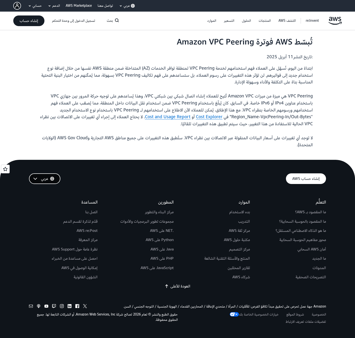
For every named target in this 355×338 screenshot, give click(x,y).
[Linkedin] (69, 307)
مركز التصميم (239, 249)
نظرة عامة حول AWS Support (75, 249)
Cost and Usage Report (168, 117)
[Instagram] (62, 307)
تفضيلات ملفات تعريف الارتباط (306, 321)
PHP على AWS (162, 258)
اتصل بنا (91, 212)
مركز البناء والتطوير (159, 212)
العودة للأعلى (180, 286)
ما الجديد (319, 258)
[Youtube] (46, 307)
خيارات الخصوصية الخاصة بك (259, 314)
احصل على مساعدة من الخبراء (75, 258)
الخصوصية (319, 314)
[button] (287, 20)
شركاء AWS (241, 277)
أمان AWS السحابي (312, 249)
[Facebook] (77, 307)
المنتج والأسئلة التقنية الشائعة (227, 258)
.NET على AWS (162, 231)
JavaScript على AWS (157, 268)
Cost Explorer (209, 117)
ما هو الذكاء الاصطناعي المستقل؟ (301, 231)
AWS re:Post (87, 231)
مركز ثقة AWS (239, 231)
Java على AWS (162, 249)
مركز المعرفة (88, 240)
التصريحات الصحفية (311, 277)
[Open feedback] (5, 169)
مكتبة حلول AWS (237, 240)
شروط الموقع (295, 314)
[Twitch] (54, 307)
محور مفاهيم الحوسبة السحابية (302, 240)
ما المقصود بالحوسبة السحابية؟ (302, 221)
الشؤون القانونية (86, 277)
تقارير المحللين (239, 268)
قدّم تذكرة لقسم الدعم (80, 221)
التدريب (244, 221)
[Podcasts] (39, 307)
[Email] (31, 307)
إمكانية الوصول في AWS (79, 268)
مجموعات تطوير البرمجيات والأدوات (147, 221)
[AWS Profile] (17, 6)
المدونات (319, 268)
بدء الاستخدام (239, 212)
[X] (85, 307)
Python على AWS (160, 240)
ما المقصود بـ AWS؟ (310, 212)
